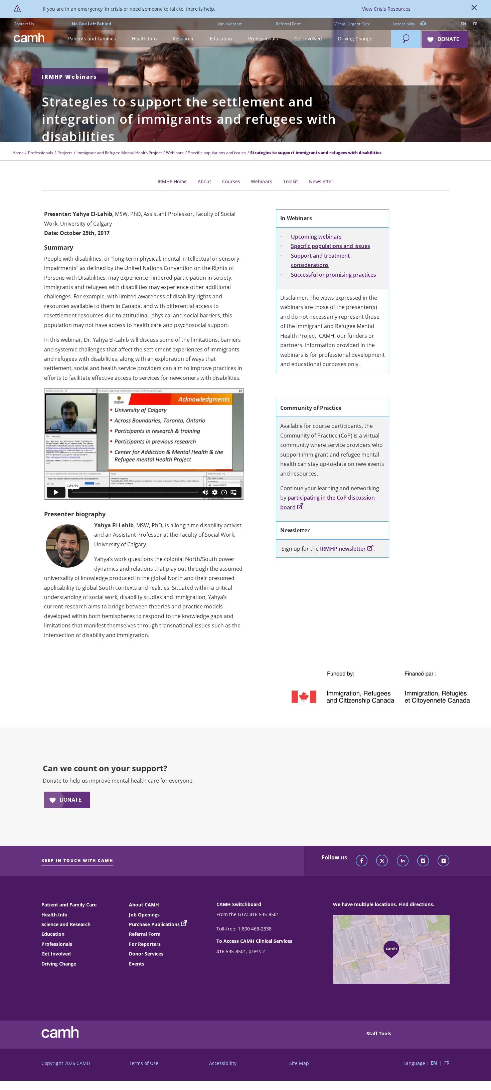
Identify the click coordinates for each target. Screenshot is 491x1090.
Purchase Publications (154, 924)
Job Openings (144, 914)
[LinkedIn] (403, 861)
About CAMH (144, 904)
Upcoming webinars (316, 236)
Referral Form (289, 24)
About (204, 181)
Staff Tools (378, 1033)
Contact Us (24, 24)
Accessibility (404, 24)
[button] (92, 39)
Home (18, 153)
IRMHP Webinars (69, 76)
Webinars (175, 153)
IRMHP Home (172, 181)
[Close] (474, 9)
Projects (64, 153)
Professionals (40, 153)
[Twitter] (382, 861)
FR (475, 24)
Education (52, 934)
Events (136, 964)
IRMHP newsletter (343, 548)
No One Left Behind (91, 24)
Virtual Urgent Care (352, 24)
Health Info (54, 914)
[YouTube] (444, 861)
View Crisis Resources (386, 9)
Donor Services (146, 953)
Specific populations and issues (217, 153)
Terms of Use (143, 1063)
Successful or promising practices (333, 274)
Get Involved (56, 953)
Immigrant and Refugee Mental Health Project (119, 153)
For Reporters (145, 944)
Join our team (230, 24)
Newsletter (321, 181)
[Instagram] (423, 861)
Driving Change (58, 964)
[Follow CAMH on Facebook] (362, 861)
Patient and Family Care (69, 904)
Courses (231, 181)
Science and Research (66, 924)
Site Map (299, 1063)
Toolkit (290, 181)
